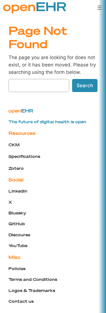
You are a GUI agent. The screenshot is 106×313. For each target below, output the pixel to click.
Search (85, 85)
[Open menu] (99, 7)
